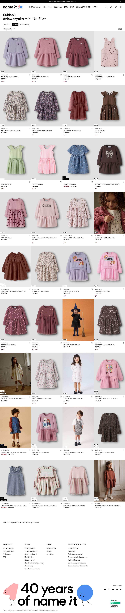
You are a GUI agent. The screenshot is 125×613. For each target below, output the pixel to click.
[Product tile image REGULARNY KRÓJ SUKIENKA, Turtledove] (109, 213)
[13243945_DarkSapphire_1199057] (3, 349)
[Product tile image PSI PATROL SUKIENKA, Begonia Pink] (109, 266)
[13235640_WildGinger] (64, 135)
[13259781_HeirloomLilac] (64, 295)
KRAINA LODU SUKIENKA (40, 452)
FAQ (4, 557)
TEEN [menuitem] (66, 7)
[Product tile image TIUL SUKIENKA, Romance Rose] (46, 159)
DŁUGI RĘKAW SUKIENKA (9, 77)
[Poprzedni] (2, 52)
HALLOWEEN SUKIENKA (72, 345)
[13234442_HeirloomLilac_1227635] (1, 81)
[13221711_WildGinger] (33, 349)
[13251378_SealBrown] (95, 188)
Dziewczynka (12, 522)
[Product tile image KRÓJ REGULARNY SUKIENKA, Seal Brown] (46, 106)
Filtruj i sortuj (7, 29)
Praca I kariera (73, 548)
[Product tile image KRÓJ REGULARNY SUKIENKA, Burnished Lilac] (109, 52)
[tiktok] (121, 589)
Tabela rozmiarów (31, 551)
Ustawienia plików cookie (77, 563)
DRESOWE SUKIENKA (8, 345)
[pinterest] (117, 589)
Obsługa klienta (30, 548)
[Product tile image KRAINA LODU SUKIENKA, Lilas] (46, 427)
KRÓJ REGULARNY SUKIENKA (105, 77)
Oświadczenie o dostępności (78, 566)
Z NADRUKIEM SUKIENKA (40, 291)
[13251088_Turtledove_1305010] (65, 242)
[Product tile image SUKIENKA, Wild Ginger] (46, 320)
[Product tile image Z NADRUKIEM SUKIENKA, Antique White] (46, 266)
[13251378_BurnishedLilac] (96, 188)
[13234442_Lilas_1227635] (3, 81)
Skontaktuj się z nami (32, 569)
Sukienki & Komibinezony (24, 522)
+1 (37, 349)
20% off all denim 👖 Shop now (62, 1)
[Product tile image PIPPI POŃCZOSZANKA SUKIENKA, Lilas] (109, 374)
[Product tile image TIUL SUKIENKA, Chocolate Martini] (109, 106)
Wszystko (7, 24)
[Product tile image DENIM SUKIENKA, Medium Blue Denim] (78, 159)
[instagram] (109, 589)
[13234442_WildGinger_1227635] (4, 81)
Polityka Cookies (74, 560)
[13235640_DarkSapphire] (65, 135)
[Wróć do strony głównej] (12, 7)
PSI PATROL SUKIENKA (71, 291)
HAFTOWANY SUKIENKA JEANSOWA (13, 452)
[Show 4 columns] (121, 29)
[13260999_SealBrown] (3, 135)
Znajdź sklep (29, 557)
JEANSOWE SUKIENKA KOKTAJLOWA (13, 505)
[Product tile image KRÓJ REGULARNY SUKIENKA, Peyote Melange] (15, 106)
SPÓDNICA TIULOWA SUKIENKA (74, 505)
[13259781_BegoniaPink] (65, 295)
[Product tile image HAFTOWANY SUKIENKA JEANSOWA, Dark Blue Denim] (15, 427)
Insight (48, 551)
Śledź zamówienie (31, 554)
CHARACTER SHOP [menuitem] (83, 7)
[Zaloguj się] (111, 7)
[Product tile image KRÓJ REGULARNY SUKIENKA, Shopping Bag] (109, 320)
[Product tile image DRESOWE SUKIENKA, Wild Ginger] (15, 320)
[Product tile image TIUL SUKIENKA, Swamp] (15, 159)
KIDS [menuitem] (58, 7)
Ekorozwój (71, 551)
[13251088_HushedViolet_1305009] (64, 242)
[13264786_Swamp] (97, 135)
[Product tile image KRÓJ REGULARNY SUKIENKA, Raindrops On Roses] (78, 374)
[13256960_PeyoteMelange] (97, 349)
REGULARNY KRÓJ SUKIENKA (73, 238)
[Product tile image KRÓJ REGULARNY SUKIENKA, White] (78, 427)
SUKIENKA (35, 345)
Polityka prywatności (75, 554)
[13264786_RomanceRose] (96, 135)
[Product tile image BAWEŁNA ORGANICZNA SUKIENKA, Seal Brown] (109, 159)
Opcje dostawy (30, 560)
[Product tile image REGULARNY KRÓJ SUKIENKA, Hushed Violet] (78, 213)
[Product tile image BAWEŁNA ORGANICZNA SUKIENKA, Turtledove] (15, 374)
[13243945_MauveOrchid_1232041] (4, 349)
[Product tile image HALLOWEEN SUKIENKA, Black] (78, 320)
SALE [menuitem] (72, 7)
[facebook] (105, 589)
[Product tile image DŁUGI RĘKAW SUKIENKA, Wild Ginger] (78, 52)
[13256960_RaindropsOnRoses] (96, 349)
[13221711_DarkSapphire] (34, 349)
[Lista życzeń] (115, 7)
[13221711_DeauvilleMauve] (35, 349)
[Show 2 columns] (119, 29)
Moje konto (7, 554)
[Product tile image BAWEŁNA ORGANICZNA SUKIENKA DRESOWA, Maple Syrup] (109, 481)
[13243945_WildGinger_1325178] (1, 349)
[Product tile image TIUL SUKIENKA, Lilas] (15, 213)
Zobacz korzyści (8, 548)
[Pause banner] (120, 1)
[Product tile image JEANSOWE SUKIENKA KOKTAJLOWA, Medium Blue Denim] (15, 481)
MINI (4, 522)
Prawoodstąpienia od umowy (78, 557)
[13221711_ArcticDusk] (36, 349)
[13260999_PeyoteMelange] (1, 135)
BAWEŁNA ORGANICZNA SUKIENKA (107, 184)
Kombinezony (24, 24)
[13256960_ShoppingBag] (95, 349)
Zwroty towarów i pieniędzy (34, 563)
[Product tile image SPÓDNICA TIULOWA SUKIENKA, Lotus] (78, 481)
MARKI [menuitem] (95, 7)
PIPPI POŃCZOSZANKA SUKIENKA (106, 399)
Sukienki (15, 24)
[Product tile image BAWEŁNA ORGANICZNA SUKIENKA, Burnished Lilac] (46, 213)
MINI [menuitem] (47, 7)
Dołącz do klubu (8, 551)
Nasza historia (51, 548)
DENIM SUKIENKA (70, 184)
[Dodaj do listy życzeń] (30, 75)
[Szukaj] (106, 7)
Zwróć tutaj (29, 566)
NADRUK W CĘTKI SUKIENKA (104, 452)
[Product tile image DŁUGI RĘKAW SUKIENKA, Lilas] (46, 52)
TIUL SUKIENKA (100, 130)
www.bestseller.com (52, 610)
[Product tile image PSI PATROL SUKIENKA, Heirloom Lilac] (78, 266)
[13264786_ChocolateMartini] (95, 135)
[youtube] (113, 589)
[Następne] (29, 52)
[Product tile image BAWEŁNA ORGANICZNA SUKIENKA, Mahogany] (15, 266)
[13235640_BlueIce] (66, 135)
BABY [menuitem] (35, 7)
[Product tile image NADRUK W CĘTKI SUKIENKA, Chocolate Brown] (109, 427)
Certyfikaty (50, 554)
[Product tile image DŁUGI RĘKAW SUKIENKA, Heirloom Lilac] (15, 52)
